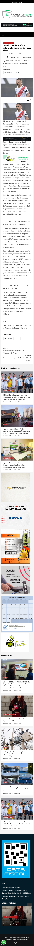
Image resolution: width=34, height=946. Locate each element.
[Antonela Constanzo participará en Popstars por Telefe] (17, 706)
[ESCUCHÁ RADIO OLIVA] (17, 159)
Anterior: (13, 350)
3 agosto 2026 (17, 758)
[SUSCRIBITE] (17, 139)
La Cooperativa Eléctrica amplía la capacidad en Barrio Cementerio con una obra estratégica (16, 754)
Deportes (5, 43)
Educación (6, 458)
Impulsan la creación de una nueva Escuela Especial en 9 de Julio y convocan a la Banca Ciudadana (15, 465)
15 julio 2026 (17, 401)
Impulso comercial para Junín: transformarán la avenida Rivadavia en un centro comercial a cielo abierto (16, 431)
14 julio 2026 (17, 469)
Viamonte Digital (8, 53)
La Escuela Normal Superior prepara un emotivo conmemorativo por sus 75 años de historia (16, 789)
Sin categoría (12, 714)
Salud (11, 390)
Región (11, 43)
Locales (5, 677)
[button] (3, 34)
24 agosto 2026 (17, 690)
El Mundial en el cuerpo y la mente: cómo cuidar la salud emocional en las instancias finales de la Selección (16, 397)
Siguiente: (17, 358)
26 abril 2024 (18, 53)
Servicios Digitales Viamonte (17, 943)
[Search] (31, 34)
